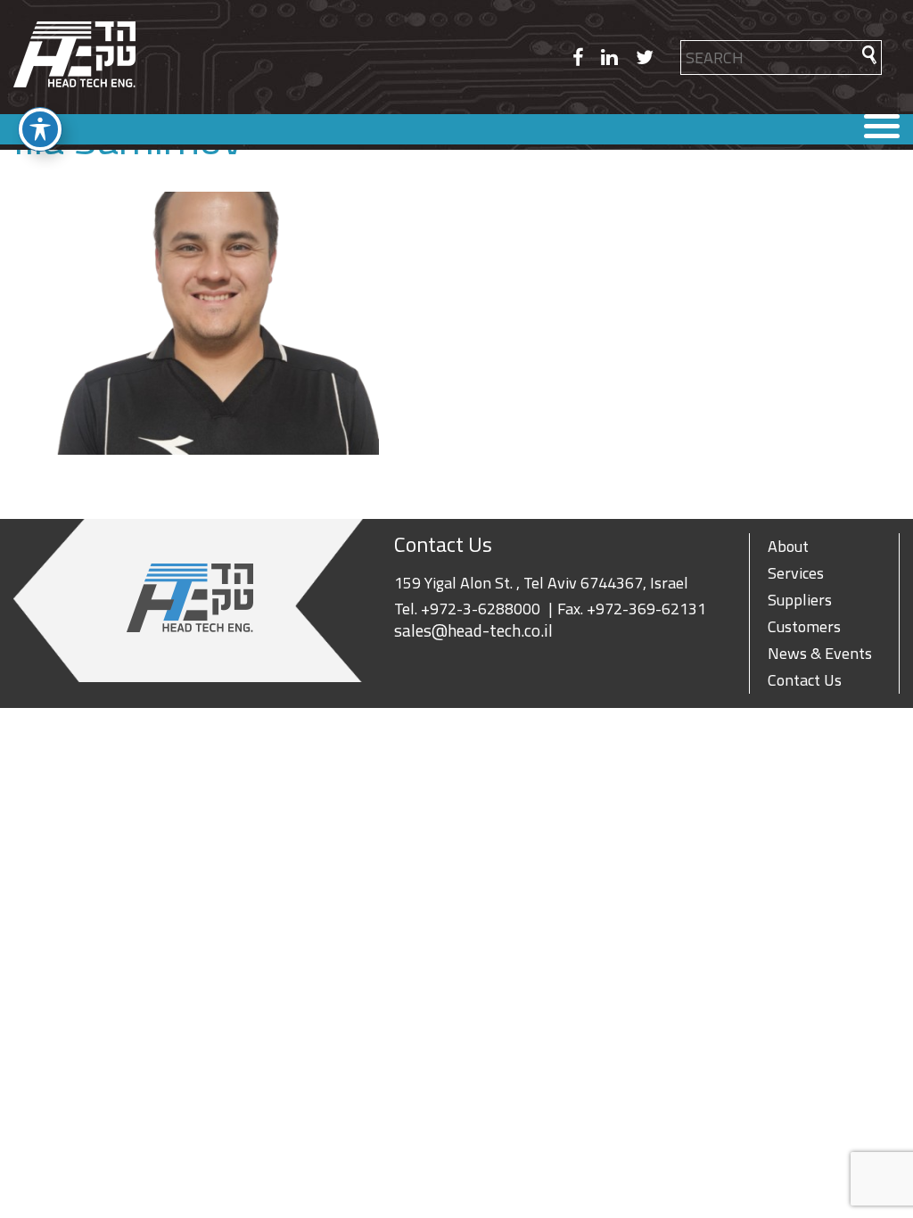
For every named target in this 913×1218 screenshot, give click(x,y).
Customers (804, 626)
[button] (869, 54)
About (788, 546)
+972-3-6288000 (480, 609)
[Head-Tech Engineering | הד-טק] (74, 57)
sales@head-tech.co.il (473, 630)
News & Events (820, 653)
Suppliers (800, 600)
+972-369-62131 (646, 609)
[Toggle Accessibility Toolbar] (40, 129)
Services (796, 573)
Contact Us (805, 680)
